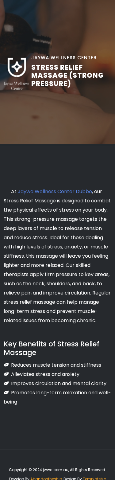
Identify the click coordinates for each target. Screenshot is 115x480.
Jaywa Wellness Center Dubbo (55, 191)
